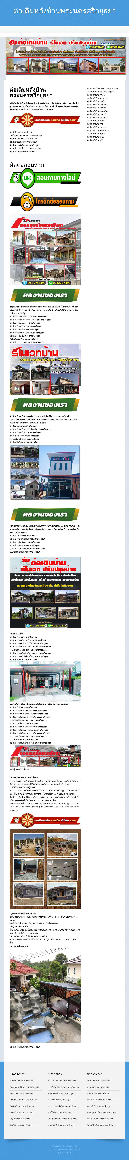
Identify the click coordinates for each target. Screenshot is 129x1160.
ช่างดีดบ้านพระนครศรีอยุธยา (21, 1125)
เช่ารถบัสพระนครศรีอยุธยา (98, 1087)
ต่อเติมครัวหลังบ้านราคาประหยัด (30, 320)
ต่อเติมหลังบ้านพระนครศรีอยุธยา (64, 10)
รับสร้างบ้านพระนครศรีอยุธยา (22, 1106)
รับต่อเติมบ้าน (43, 103)
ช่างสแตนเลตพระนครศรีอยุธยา (99, 1100)
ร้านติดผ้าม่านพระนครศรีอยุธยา (23, 1081)
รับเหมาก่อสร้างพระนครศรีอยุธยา (23, 1100)
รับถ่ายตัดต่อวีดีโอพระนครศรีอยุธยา (24, 1087)
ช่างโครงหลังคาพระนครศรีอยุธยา (100, 1119)
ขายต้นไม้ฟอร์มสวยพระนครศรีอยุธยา (63, 1087)
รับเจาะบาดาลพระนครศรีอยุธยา (23, 1093)
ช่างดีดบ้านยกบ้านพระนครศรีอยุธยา (62, 1081)
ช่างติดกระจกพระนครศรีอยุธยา (100, 1081)
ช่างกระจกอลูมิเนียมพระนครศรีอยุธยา (63, 1106)
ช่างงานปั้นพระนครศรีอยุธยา (98, 1093)
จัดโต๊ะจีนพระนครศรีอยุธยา (59, 1112)
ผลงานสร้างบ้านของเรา (61, 784)
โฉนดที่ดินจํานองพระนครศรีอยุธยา (101, 1125)
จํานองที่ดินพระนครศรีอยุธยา (60, 1100)
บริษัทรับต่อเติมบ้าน (17, 103)
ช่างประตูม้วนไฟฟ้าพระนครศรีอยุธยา (102, 1112)
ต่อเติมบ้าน (14, 132)
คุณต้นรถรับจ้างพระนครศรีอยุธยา (62, 1125)
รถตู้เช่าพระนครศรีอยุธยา (20, 1119)
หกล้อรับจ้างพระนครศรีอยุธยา (99, 1106)
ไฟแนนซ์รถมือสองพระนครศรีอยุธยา (62, 1119)
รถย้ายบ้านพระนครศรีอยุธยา (21, 1112)
